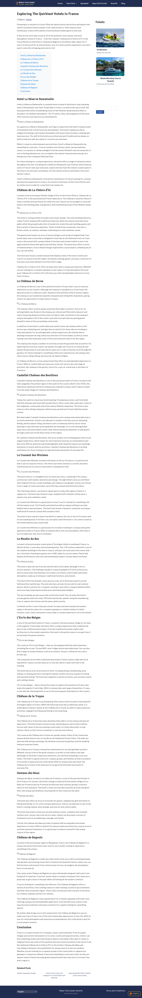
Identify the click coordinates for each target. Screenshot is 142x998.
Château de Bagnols (28, 87)
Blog (123, 3)
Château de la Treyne (29, 80)
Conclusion (25, 91)
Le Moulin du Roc (27, 73)
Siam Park (70, 3)
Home (60, 3)
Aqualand (84, 3)
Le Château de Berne (29, 62)
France (28, 19)
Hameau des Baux (28, 84)
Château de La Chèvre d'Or (32, 59)
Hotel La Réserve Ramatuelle (32, 55)
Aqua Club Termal (99, 3)
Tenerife (114, 3)
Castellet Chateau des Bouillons (34, 66)
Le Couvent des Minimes (31, 69)
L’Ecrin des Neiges (28, 77)
